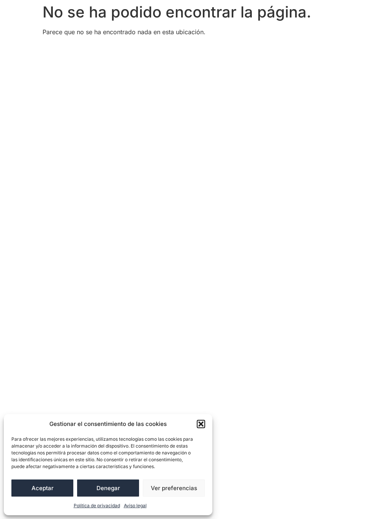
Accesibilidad (67, 49)
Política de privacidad (97, 505)
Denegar (108, 488)
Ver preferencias (174, 488)
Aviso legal (135, 505)
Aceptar (43, 488)
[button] (201, 424)
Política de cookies (241, 49)
